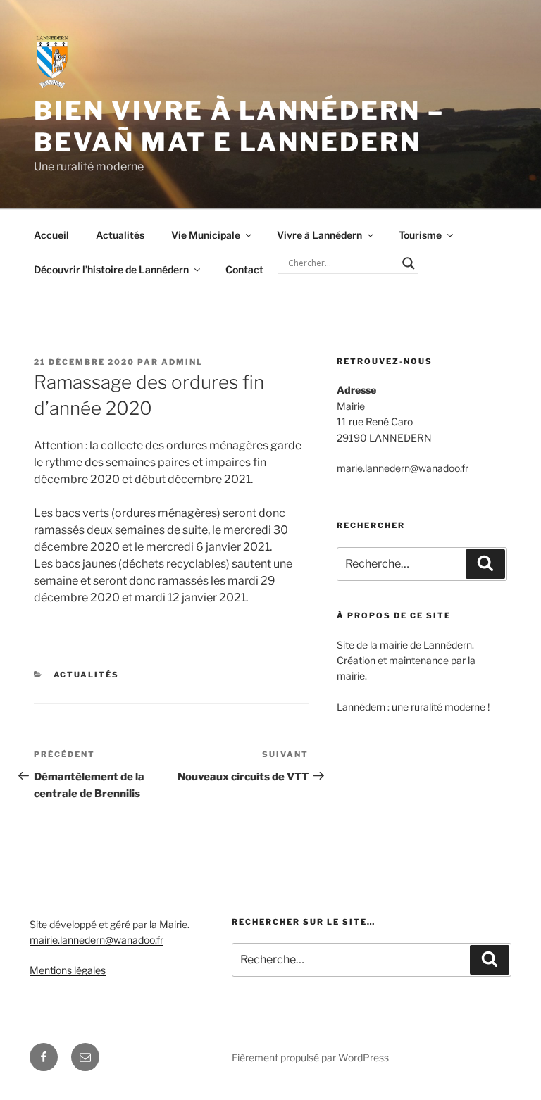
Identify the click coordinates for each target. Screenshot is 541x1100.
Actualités (120, 235)
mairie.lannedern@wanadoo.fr (96, 940)
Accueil (51, 235)
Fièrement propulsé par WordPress (310, 1057)
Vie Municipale (205, 235)
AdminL (182, 362)
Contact (244, 269)
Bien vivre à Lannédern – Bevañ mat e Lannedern (239, 126)
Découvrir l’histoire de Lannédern (111, 269)
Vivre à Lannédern (319, 235)
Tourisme (420, 235)
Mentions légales (68, 970)
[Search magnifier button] (408, 263)
